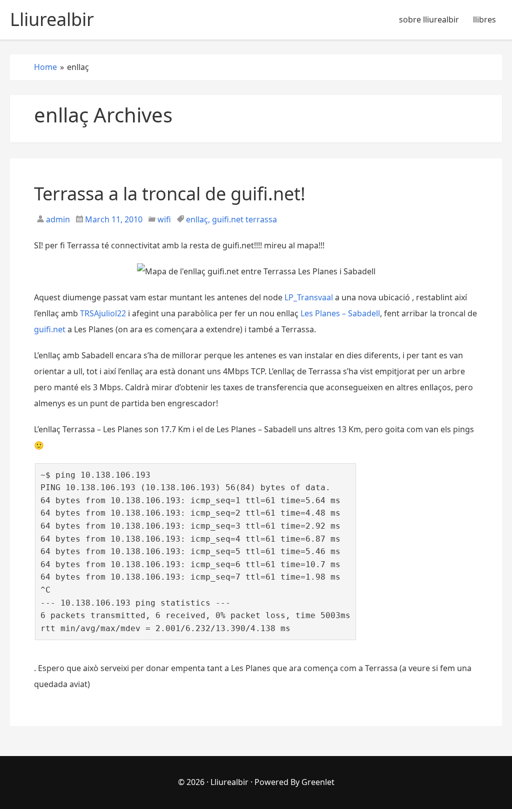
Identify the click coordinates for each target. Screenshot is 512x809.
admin (57, 219)
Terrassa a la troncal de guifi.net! (170, 193)
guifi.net (50, 329)
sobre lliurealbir (429, 19)
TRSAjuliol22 (103, 313)
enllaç (197, 219)
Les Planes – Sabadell (340, 313)
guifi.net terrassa (244, 219)
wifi (164, 219)
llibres (484, 19)
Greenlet (318, 782)
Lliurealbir (229, 782)
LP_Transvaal (308, 297)
